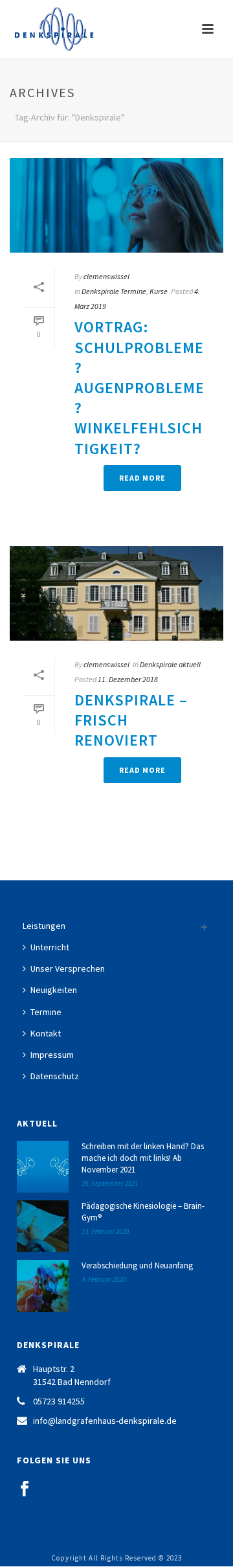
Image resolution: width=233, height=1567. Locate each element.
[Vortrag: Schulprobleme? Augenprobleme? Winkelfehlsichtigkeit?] (116, 205)
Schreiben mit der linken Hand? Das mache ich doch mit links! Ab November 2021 (143, 1158)
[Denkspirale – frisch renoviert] (116, 593)
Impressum (52, 1054)
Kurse (159, 291)
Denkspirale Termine (114, 291)
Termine (45, 1012)
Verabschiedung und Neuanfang (137, 1265)
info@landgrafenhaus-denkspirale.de (105, 1420)
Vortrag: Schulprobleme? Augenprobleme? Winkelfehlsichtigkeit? (139, 387)
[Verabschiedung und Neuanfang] (43, 1286)
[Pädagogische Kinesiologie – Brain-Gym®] (43, 1226)
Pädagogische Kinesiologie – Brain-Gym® (143, 1211)
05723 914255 (59, 1401)
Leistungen (44, 926)
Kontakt (45, 1033)
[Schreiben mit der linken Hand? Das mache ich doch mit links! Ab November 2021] (43, 1167)
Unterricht (49, 947)
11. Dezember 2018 (128, 679)
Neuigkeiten (53, 990)
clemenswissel (106, 276)
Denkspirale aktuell (170, 664)
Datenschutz (54, 1076)
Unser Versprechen (67, 968)
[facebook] (24, 1489)
